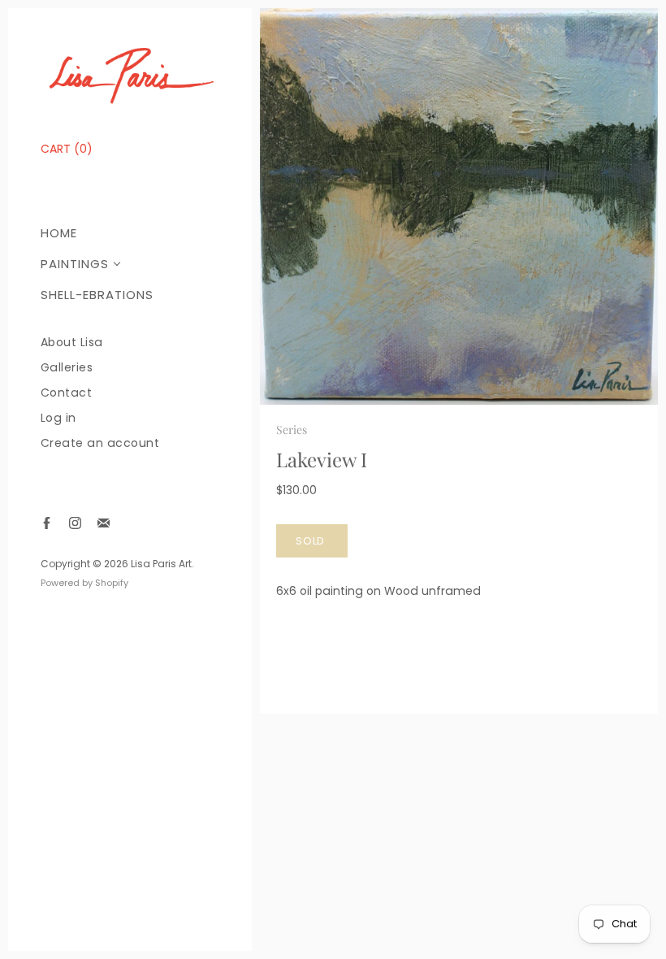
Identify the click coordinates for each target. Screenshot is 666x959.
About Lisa (72, 342)
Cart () (67, 149)
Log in (58, 418)
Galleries (67, 368)
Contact (67, 393)
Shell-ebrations (97, 294)
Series (291, 429)
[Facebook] (47, 523)
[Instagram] (75, 523)
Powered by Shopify (84, 582)
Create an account (100, 443)
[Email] (104, 523)
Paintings (75, 263)
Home (59, 233)
